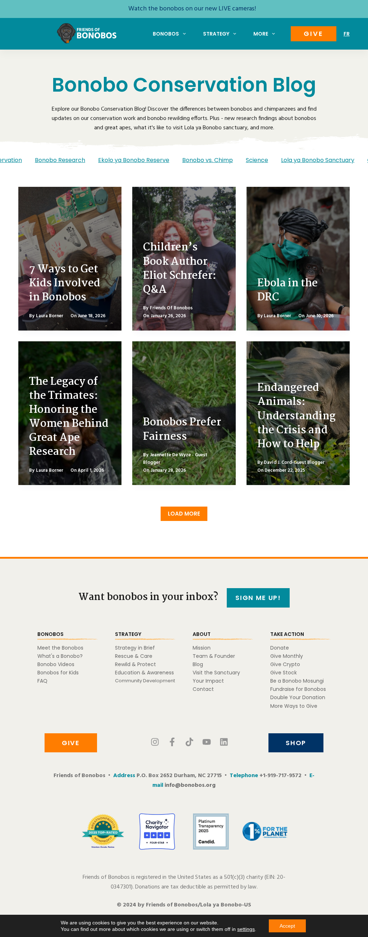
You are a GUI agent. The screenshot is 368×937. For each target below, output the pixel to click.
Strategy (216, 33)
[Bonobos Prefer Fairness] (183, 413)
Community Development (145, 680)
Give (313, 33)
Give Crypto (285, 664)
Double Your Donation (297, 697)
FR (347, 33)
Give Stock (283, 672)
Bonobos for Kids (58, 672)
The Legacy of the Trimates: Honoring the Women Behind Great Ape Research (69, 417)
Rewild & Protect (135, 664)
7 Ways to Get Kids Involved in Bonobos (64, 283)
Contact (203, 689)
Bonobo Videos (55, 664)
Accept (287, 926)
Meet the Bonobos (60, 647)
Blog (198, 664)
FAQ (42, 680)
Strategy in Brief (135, 647)
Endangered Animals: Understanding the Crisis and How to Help (296, 416)
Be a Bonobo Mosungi (297, 680)
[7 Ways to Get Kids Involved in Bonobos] (69, 259)
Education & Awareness (144, 672)
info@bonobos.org (190, 785)
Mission (202, 647)
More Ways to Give (293, 706)
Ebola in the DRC (287, 290)
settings (246, 929)
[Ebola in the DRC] (298, 259)
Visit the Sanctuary (216, 672)
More (260, 33)
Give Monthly (286, 656)
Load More (184, 513)
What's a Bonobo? (60, 656)
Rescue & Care (133, 656)
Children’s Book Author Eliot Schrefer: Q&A (179, 269)
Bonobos (166, 33)
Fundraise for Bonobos (298, 689)
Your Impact (208, 680)
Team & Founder (214, 656)
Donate (279, 647)
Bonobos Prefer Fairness (182, 429)
